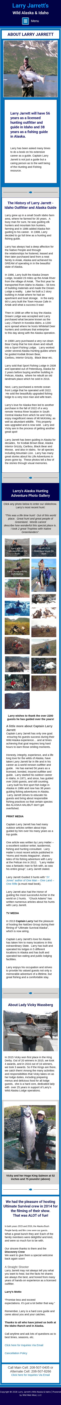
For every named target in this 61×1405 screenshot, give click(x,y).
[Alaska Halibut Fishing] (20, 808)
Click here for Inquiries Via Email (24, 1345)
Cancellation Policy (16, 1353)
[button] (30, 21)
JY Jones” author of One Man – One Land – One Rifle (30, 880)
